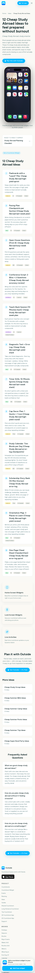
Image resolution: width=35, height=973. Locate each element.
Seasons (4, 933)
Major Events (6, 939)
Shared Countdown (8, 906)
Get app (24, 3)
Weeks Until (5, 942)
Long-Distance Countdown (10, 909)
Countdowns (6, 887)
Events (4, 893)
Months (4, 936)
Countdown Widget (8, 890)
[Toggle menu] (31, 3)
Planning (4, 896)
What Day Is (5, 952)
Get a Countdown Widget (12, 153)
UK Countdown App (8, 915)
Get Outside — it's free (18, 670)
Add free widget (19, 968)
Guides (4, 902)
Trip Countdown (7, 912)
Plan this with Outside (15, 61)
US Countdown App (8, 918)
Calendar (4, 958)
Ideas (9, 13)
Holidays (4, 930)
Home (4, 13)
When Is (4, 949)
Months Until (5, 945)
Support (4, 921)
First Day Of (5, 955)
